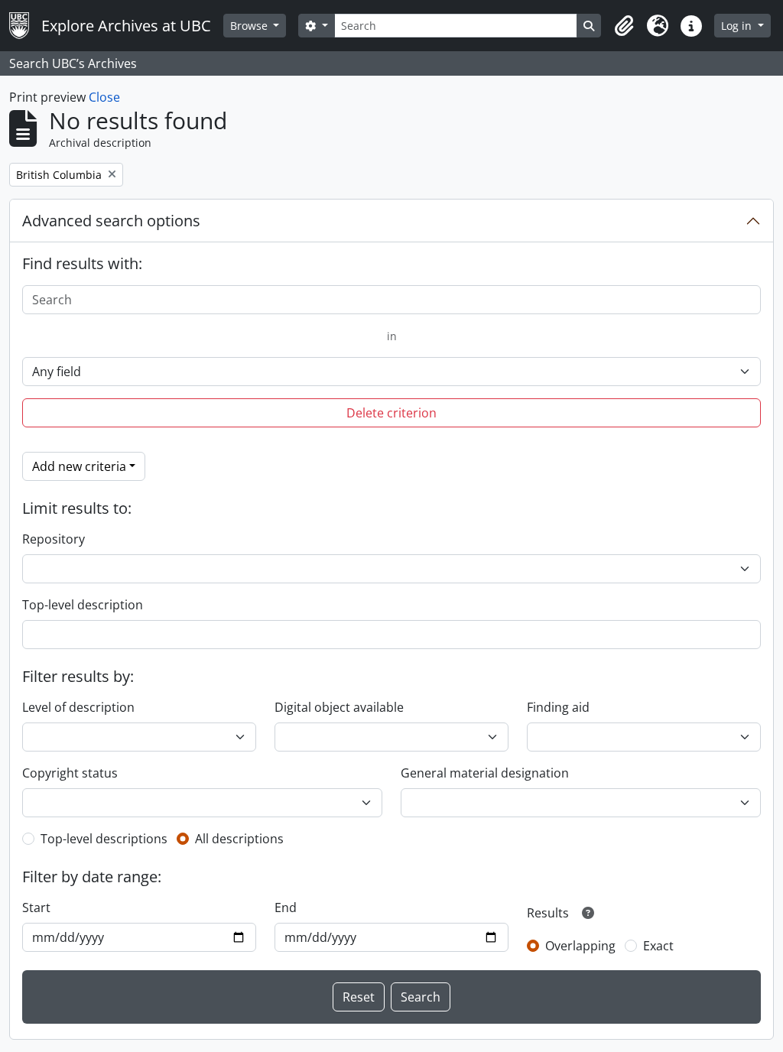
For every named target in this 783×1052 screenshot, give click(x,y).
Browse (250, 25)
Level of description (78, 707)
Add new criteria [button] (79, 466)
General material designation (485, 773)
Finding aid (558, 707)
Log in (738, 25)
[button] (624, 26)
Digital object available (339, 707)
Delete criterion (391, 412)
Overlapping (580, 945)
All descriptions (239, 838)
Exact (658, 945)
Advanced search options (111, 220)
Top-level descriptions (104, 838)
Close (104, 97)
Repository (53, 539)
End (286, 907)
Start (36, 907)
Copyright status (70, 773)
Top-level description (82, 604)
